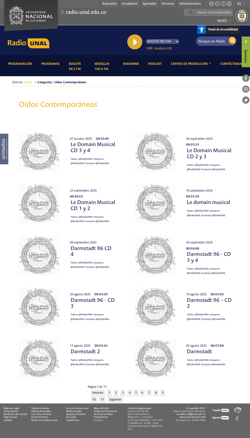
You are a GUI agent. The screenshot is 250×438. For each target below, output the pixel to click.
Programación (21, 64)
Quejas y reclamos (76, 414)
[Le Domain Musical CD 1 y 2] (39, 203)
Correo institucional (77, 408)
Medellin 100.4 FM (105, 66)
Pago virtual (10, 417)
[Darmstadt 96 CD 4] (39, 255)
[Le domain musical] (155, 203)
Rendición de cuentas (15, 414)
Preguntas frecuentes (105, 411)
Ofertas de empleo (41, 411)
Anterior (98, 393)
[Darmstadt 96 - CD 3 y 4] (155, 255)
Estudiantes (130, 4)
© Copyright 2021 (196, 408)
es (239, 4)
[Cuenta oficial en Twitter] (217, 3)
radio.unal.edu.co (86, 12)
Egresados (149, 4)
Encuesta (71, 417)
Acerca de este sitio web (193, 417)
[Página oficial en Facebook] (211, 3)
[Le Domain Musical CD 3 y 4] (39, 151)
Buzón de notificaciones (44, 420)
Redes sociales (74, 411)
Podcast (155, 64)
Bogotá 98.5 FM (78, 66)
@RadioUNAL (86, 159)
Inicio (28, 82)
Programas (51, 64)
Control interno (40, 417)
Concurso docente (41, 414)
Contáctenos (232, 64)
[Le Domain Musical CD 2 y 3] (155, 151)
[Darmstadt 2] (39, 358)
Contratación (11, 411)
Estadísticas (72, 420)
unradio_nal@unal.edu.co (191, 414)
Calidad (8, 420)
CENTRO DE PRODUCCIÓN (189, 64)
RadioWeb (132, 64)
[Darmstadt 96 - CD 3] (39, 307)
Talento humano (40, 408)
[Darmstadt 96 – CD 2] (155, 307)
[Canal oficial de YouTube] (223, 3)
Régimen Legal (11, 408)
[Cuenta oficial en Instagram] (229, 3)
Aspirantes (109, 4)
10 (94, 399)
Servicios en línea (103, 414)
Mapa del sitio (101, 408)
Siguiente (115, 399)
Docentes (168, 4)
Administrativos (190, 4)
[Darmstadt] (155, 358)
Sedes (222, 21)
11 (102, 399)
